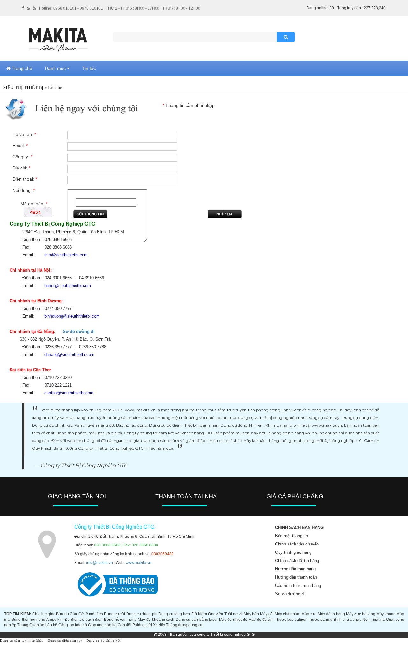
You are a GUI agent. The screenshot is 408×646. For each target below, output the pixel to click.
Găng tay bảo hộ (72, 625)
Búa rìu (62, 614)
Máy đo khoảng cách (156, 619)
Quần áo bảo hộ (43, 625)
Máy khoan (386, 614)
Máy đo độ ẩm (260, 619)
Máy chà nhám (288, 614)
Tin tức (89, 68)
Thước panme (320, 619)
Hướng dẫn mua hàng (295, 569)
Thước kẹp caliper (291, 619)
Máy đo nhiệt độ (233, 619)
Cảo (73, 614)
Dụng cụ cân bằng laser (197, 619)
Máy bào (251, 614)
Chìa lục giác (43, 614)
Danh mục (56, 68)
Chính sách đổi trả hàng (297, 560)
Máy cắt (266, 614)
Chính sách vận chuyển (297, 544)
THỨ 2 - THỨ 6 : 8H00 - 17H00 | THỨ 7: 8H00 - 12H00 (153, 8)
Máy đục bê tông (360, 614)
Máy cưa (309, 614)
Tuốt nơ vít (233, 614)
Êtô (194, 614)
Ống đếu (215, 614)
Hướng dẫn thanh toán (296, 577)
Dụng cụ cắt (114, 614)
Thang (22, 625)
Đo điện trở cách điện (84, 619)
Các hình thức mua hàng (298, 585)
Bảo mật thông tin (291, 535)
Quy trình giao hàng (293, 552)
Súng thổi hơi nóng (28, 619)
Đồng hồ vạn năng (120, 619)
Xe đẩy (159, 625)
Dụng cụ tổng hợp (174, 614)
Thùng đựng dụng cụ (184, 625)
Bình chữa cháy (347, 619)
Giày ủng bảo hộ (102, 625)
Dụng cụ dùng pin (141, 614)
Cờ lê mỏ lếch (90, 614)
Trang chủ (21, 68)
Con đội (124, 625)
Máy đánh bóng (331, 614)
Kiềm (202, 614)
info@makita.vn (99, 562)
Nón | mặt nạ (373, 619)
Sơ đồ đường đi (79, 331)
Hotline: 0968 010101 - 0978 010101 (71, 8)
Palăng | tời (142, 625)
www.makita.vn (138, 562)
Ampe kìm (55, 619)
